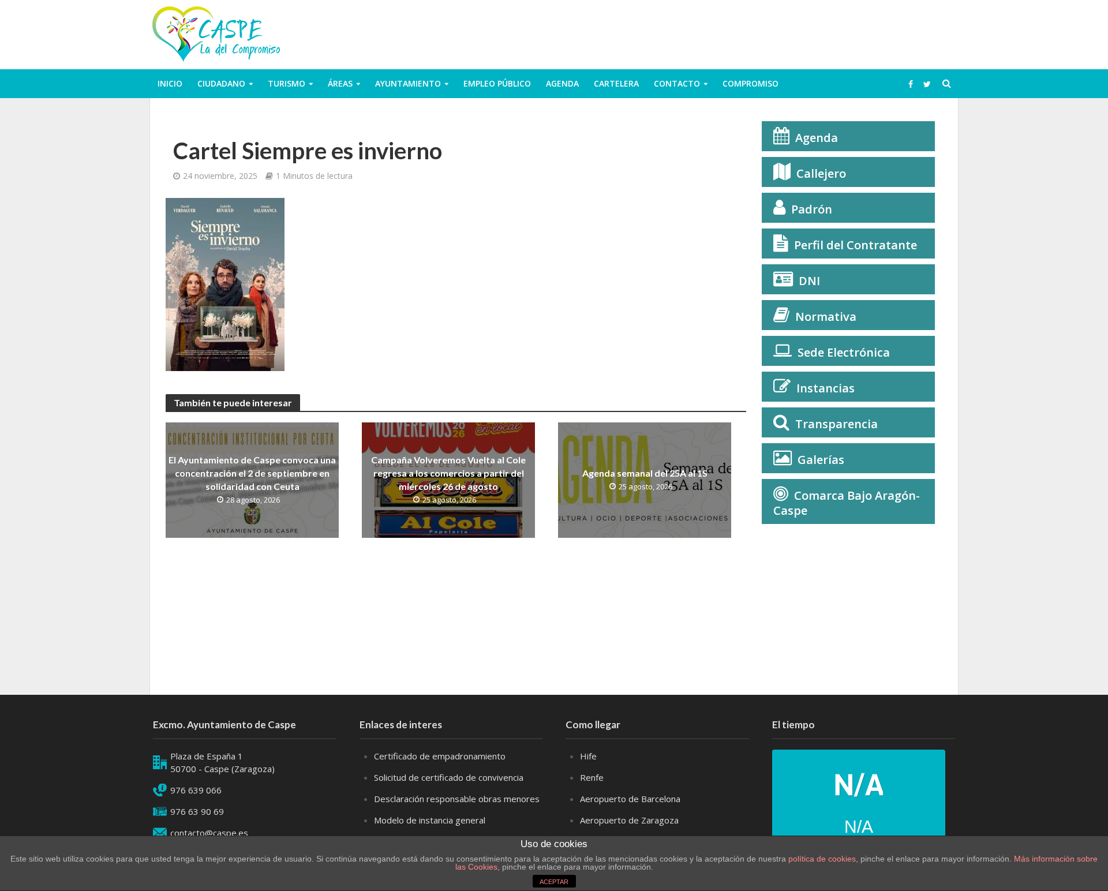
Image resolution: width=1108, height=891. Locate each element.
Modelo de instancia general (429, 820)
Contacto (677, 83)
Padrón (811, 209)
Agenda (562, 83)
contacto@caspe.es (209, 832)
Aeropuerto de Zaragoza (629, 820)
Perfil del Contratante (855, 245)
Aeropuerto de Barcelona (630, 798)
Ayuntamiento (408, 83)
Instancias (825, 388)
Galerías (821, 459)
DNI (809, 281)
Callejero (821, 173)
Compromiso (750, 83)
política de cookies (822, 858)
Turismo (286, 83)
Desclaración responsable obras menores (457, 798)
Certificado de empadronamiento (440, 756)
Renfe (592, 777)
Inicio (170, 83)
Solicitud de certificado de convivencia (448, 777)
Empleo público (497, 83)
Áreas (340, 83)
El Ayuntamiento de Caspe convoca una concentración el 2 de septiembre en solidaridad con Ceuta (252, 473)
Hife (588, 756)
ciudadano (221, 83)
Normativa (825, 316)
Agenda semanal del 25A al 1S (645, 472)
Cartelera (616, 83)
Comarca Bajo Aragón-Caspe (846, 503)
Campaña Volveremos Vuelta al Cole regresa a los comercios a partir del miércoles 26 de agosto (448, 473)
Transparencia (836, 424)
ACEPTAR (554, 881)
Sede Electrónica (844, 352)
